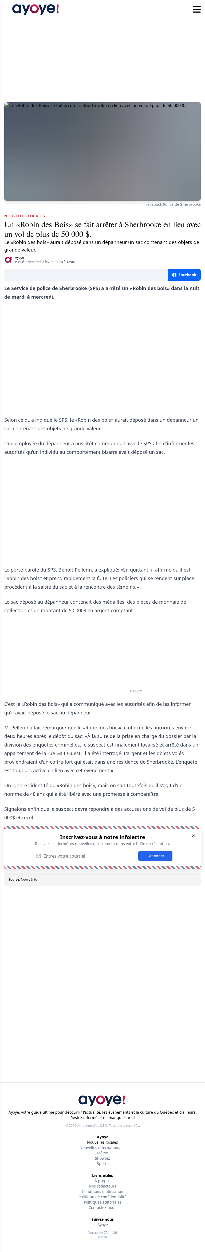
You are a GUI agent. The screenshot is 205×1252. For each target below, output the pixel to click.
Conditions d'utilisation (102, 1191)
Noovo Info (29, 879)
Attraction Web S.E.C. (92, 1125)
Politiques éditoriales (102, 1202)
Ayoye (19, 257)
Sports (102, 1163)
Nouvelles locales (102, 1142)
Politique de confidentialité (102, 1196)
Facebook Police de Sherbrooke (173, 204)
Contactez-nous (102, 1207)
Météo (102, 1152)
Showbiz (102, 1158)
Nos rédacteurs (102, 1186)
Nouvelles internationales (102, 1147)
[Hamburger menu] (197, 10)
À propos (102, 1180)
